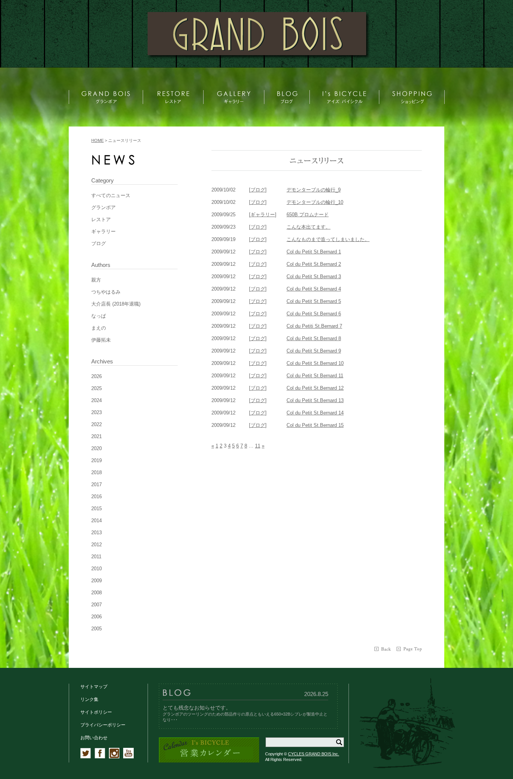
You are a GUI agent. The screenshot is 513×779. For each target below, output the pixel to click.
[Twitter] (85, 756)
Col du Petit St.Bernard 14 (315, 413)
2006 (96, 616)
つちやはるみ (106, 292)
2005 (96, 628)
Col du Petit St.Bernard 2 (314, 264)
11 (257, 446)
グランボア (103, 207)
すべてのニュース (110, 195)
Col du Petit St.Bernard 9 (314, 351)
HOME (97, 140)
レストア (101, 219)
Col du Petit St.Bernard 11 (315, 375)
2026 (96, 376)
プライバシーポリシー (102, 725)
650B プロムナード (308, 214)
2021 (96, 436)
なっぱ (98, 316)
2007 (96, 604)
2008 (96, 592)
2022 (96, 424)
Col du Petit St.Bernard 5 (314, 301)
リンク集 (89, 699)
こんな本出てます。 (308, 227)
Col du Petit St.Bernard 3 (314, 276)
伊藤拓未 (101, 340)
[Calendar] (209, 761)
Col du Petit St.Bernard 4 (314, 289)
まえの (98, 328)
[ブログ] (258, 190)
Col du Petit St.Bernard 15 (315, 425)
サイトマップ (93, 686)
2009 (96, 580)
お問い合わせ (93, 737)
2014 (96, 520)
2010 (96, 568)
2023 (96, 412)
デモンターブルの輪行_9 (314, 190)
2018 (96, 472)
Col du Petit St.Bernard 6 (314, 313)
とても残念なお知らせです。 (197, 708)
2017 (96, 484)
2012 (96, 544)
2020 (96, 448)
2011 (96, 556)
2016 (96, 496)
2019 (96, 460)
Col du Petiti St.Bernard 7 (314, 326)
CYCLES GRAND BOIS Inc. (313, 754)
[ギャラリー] (262, 214)
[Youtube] (128, 756)
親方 (96, 280)
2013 (96, 532)
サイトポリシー (96, 712)
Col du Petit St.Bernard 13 (315, 400)
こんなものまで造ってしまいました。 (328, 239)
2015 (96, 508)
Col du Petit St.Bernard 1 (314, 252)
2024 (96, 400)
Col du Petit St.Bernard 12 (315, 388)
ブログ (98, 243)
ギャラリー (103, 231)
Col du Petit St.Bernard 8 (314, 338)
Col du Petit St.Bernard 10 (315, 363)
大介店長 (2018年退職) (115, 304)
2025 (96, 388)
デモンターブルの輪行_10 (315, 202)
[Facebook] (100, 756)
